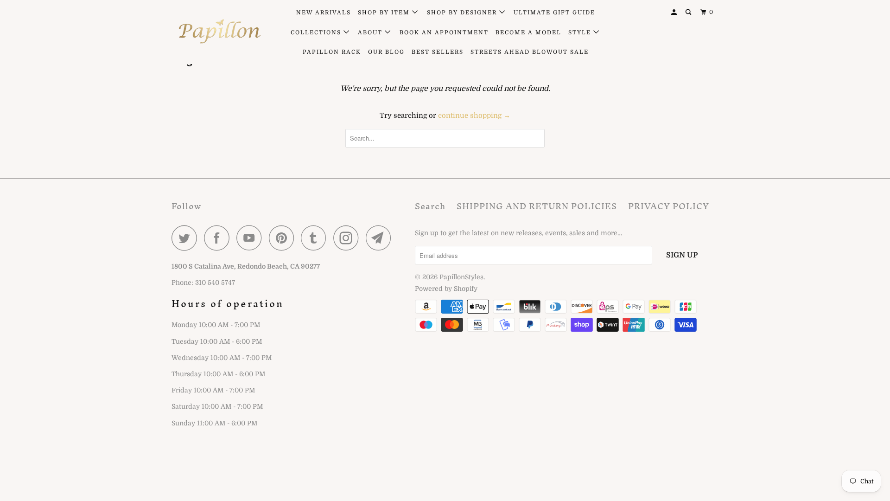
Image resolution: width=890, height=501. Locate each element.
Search (430, 206)
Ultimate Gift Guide (554, 12)
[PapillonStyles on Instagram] (348, 237)
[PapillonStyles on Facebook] (219, 237)
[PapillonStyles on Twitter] (187, 237)
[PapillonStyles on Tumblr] (316, 237)
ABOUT (371, 32)
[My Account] (674, 12)
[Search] (689, 12)
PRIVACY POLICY (668, 206)
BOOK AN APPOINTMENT (444, 32)
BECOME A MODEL (528, 32)
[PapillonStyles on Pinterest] (284, 237)
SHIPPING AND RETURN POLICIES (537, 206)
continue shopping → (474, 115)
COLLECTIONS (317, 32)
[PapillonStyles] (219, 31)
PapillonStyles (461, 277)
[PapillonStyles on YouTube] (251, 237)
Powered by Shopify (446, 288)
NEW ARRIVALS (323, 12)
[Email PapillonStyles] (381, 237)
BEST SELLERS (438, 52)
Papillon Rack (332, 52)
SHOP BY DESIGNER (463, 12)
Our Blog (386, 52)
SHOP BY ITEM (385, 12)
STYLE (580, 32)
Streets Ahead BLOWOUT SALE (529, 52)
